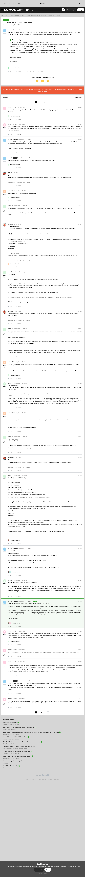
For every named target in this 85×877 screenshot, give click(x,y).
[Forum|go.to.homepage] (18, 9)
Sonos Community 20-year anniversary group (15, 748)
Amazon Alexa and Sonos (33, 15)
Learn (9, 3)
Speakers (5, 768)
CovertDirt (10, 205)
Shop (4, 3)
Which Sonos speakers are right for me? (14, 761)
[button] (2, 10)
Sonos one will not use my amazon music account (17, 756)
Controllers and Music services (11, 724)
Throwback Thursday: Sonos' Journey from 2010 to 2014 (19, 746)
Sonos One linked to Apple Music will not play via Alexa (19, 727)
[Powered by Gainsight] (42, 775)
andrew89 (10, 191)
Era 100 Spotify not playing (10, 766)
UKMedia (10, 173)
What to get (6, 763)
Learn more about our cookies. (71, 866)
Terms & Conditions (31, 779)
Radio (19, 3)
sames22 (10, 30)
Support (14, 3)
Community (4, 15)
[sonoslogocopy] (42, 3)
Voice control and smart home (17, 15)
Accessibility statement (53, 779)
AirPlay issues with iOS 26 (10, 722)
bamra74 (10, 107)
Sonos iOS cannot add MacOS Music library (15, 737)
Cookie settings (42, 779)
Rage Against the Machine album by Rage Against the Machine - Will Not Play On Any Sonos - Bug (31, 732)
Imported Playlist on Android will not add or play (16, 751)
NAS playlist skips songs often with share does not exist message (21, 742)
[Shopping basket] (80, 3)
